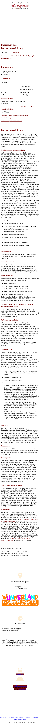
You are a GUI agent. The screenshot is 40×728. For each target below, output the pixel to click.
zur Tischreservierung (20, 686)
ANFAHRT (35, 717)
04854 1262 (22, 689)
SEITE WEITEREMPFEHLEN (20, 719)
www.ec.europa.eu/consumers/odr (11, 121)
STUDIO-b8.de (14, 52)
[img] (20, 5)
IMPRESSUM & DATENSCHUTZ (16, 717)
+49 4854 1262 (20, 674)
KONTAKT (28, 717)
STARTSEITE (3, 717)
